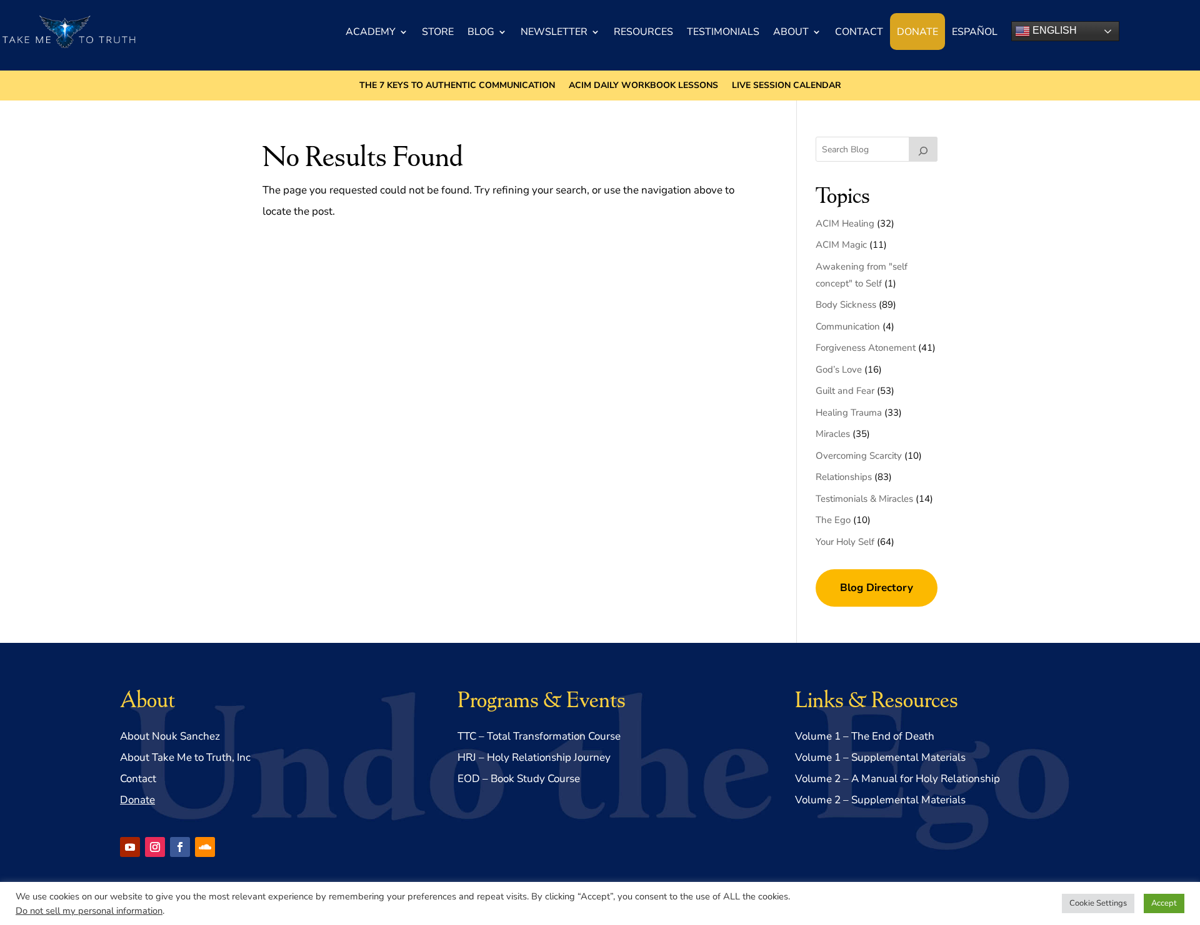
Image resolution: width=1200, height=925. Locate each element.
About (791, 32)
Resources (643, 32)
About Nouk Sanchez (170, 736)
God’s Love (839, 369)
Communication (848, 326)
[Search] (923, 149)
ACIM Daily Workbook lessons (643, 86)
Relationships (844, 477)
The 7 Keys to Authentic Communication (457, 86)
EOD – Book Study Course (519, 778)
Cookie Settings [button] (1098, 903)
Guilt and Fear (845, 390)
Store (438, 32)
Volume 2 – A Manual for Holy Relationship (897, 778)
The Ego (833, 520)
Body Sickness (846, 304)
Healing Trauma (849, 412)
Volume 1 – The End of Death (864, 736)
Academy (371, 32)
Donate (917, 32)
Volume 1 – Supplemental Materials (880, 757)
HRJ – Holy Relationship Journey (534, 757)
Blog (481, 32)
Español (975, 32)
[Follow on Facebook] (180, 847)
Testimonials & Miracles (864, 498)
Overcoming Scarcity (859, 455)
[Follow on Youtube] (130, 847)
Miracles (833, 434)
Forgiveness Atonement (866, 347)
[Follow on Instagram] (155, 847)
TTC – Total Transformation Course (539, 736)
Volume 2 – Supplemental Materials (880, 800)
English (1053, 30)
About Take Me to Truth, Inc (185, 757)
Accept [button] (1164, 903)
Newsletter (554, 32)
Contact (859, 32)
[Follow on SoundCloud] (205, 847)
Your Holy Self (845, 542)
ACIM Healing (845, 223)
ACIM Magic (841, 244)
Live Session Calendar (786, 86)
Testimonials (723, 32)
